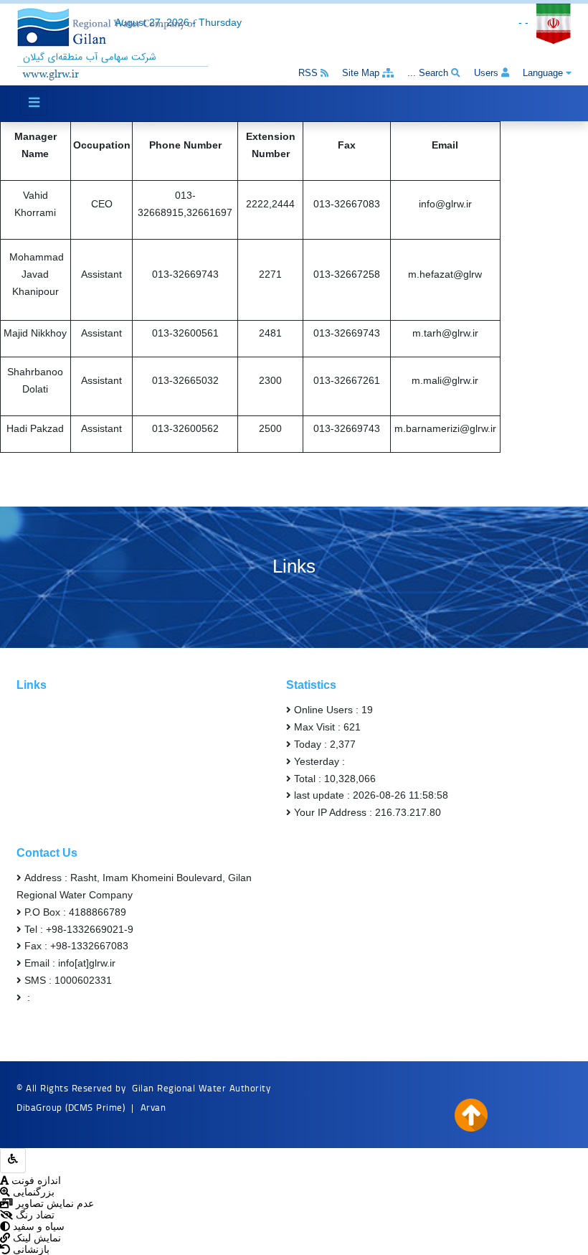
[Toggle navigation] (33, 103)
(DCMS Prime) (95, 1107)
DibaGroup (39, 1107)
